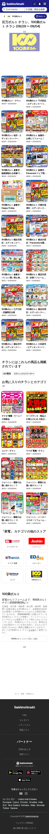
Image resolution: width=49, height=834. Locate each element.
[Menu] (45, 4)
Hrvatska (33, 802)
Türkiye (6, 808)
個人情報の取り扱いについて (24, 828)
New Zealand (14, 805)
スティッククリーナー (24, 373)
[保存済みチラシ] (34, 4)
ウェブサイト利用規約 (24, 823)
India (40, 802)
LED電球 (7, 373)
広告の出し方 (24, 749)
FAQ (24, 715)
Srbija (32, 805)
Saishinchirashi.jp (32, 816)
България (7, 802)
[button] (39, 4)
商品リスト (24, 730)
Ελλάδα (24, 802)
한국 (5, 805)
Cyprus (16, 802)
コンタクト (24, 720)
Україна (13, 808)
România (25, 805)
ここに (31, 630)
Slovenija (40, 805)
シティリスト (24, 725)
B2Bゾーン (25, 754)
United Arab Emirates (27, 799)
